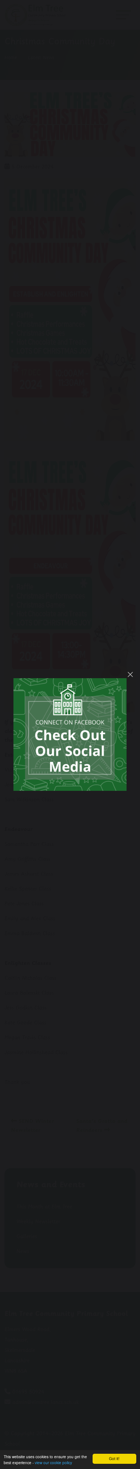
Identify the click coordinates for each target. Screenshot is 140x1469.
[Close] (130, 674)
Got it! (114, 1458)
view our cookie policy (53, 1462)
